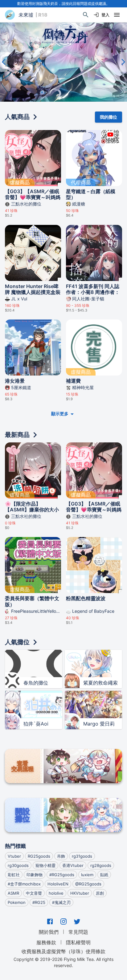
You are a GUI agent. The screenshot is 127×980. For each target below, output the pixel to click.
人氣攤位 (17, 642)
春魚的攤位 (35, 683)
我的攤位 (108, 117)
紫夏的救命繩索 (100, 683)
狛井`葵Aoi (35, 724)
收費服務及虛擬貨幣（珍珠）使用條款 (63, 951)
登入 (105, 14)
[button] (63, 62)
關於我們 (49, 932)
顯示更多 (59, 413)
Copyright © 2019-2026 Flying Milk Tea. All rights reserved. (63, 962)
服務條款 (46, 942)
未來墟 (25, 14)
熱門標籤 (15, 846)
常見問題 (78, 932)
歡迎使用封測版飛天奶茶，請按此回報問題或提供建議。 (63, 3)
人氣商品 (17, 116)
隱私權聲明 (78, 942)
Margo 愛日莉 (99, 724)
